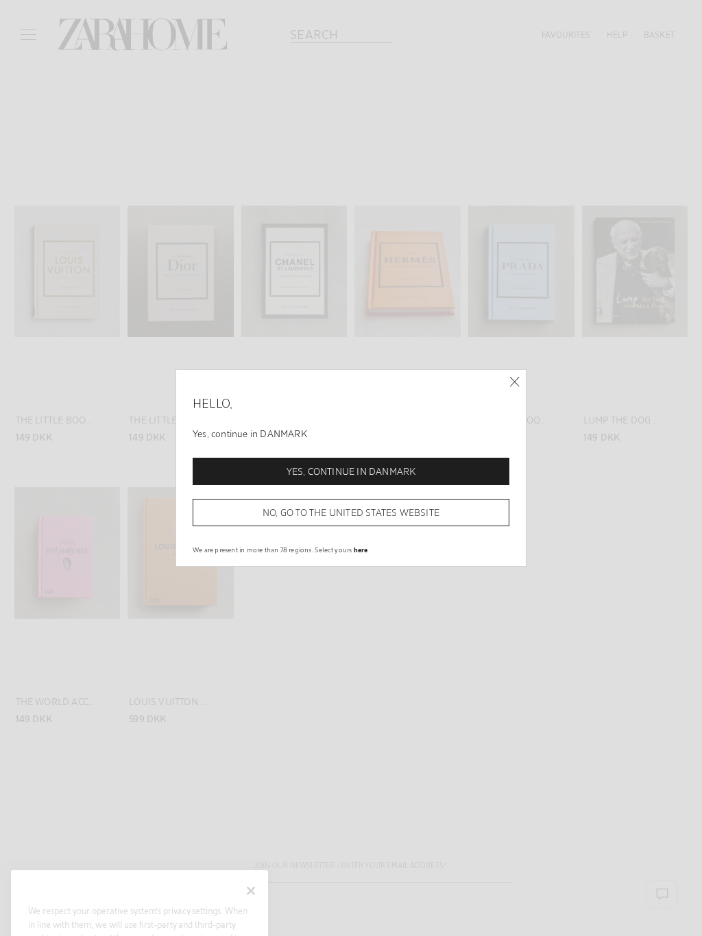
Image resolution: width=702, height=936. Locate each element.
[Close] (514, 382)
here (361, 549)
